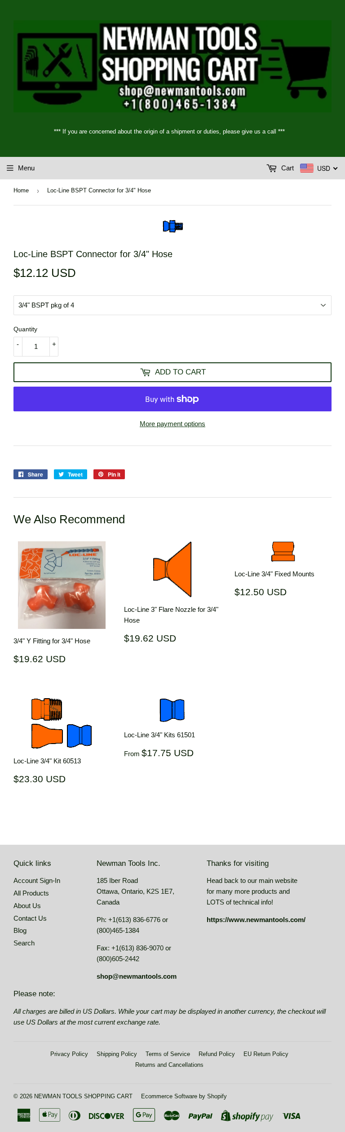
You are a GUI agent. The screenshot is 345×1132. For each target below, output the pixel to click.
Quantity (25, 329)
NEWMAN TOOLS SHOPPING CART (83, 1096)
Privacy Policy (69, 1054)
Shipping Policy (117, 1054)
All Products (31, 893)
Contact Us (30, 918)
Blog (20, 930)
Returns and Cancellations (169, 1064)
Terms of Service (168, 1054)
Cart (286, 168)
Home (21, 190)
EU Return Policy (265, 1054)
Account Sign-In (36, 880)
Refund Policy (217, 1054)
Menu (26, 168)
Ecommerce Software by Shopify (184, 1096)
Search (24, 943)
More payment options (172, 424)
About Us (27, 905)
